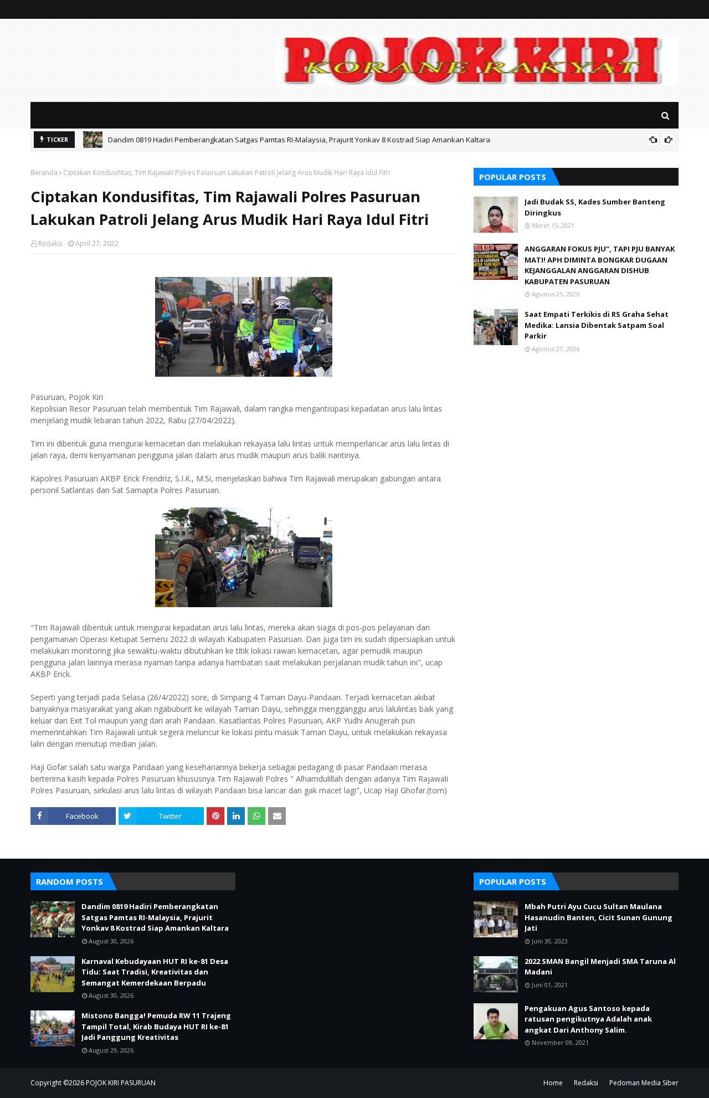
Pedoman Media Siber (644, 1082)
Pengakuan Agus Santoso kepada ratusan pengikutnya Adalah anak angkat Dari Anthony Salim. (588, 1019)
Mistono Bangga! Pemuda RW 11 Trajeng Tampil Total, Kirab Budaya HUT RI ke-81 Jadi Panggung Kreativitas (156, 1026)
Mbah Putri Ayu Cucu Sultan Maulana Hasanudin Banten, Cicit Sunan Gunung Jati (598, 917)
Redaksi (50, 243)
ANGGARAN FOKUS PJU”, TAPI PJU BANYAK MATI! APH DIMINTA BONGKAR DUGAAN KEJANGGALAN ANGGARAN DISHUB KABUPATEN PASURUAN (600, 265)
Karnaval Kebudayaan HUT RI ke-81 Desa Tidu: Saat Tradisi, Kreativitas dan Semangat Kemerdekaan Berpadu (154, 972)
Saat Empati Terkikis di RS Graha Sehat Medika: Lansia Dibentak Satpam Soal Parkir (597, 325)
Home (553, 1082)
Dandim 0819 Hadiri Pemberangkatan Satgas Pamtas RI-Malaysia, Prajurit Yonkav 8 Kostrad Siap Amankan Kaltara (299, 140)
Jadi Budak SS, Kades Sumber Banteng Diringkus (595, 207)
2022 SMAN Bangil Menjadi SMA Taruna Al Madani (600, 966)
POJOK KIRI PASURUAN (121, 1082)
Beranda (44, 172)
